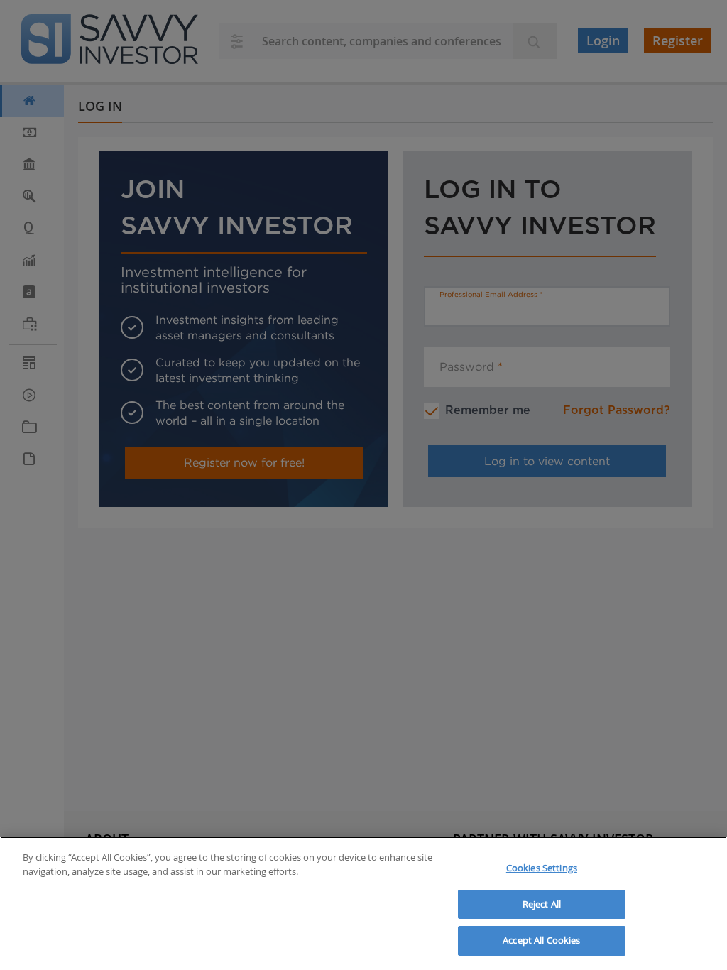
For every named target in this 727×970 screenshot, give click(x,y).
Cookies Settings (541, 867)
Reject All (542, 904)
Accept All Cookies (541, 940)
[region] (363, 903)
